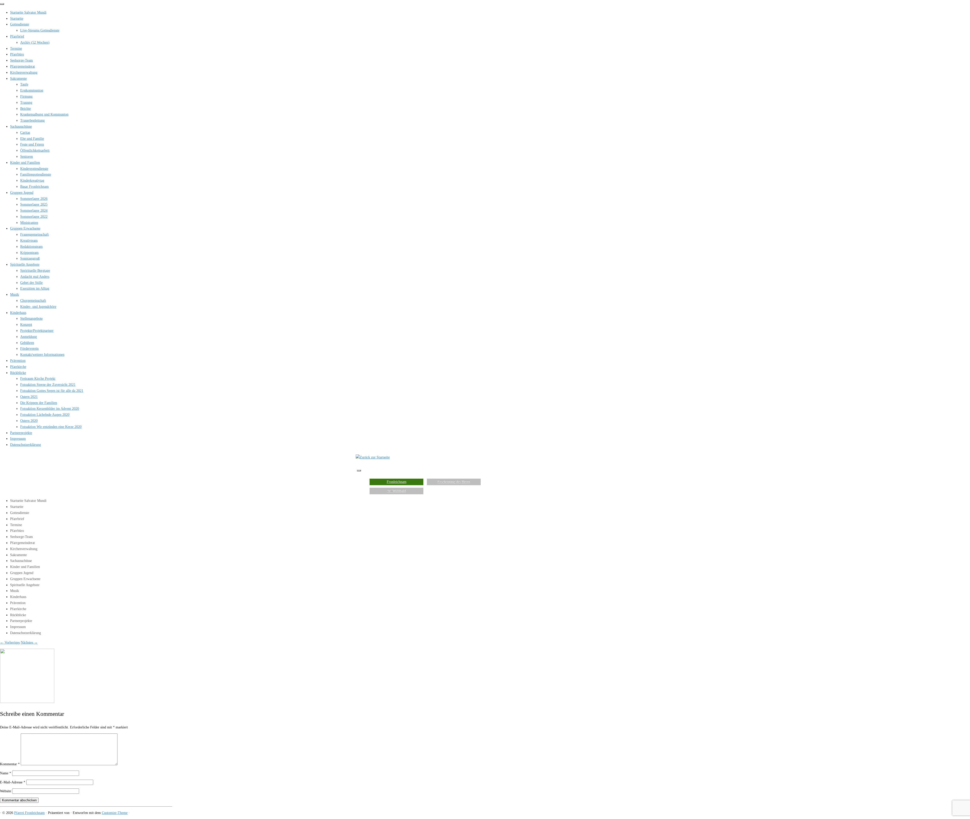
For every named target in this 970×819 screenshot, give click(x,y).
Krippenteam (29, 253)
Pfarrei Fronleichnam (29, 813)
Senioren (26, 156)
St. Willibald (396, 491)
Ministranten (29, 223)
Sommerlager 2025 (33, 204)
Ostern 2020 (29, 421)
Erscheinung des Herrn (454, 482)
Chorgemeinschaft (33, 301)
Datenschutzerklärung (25, 445)
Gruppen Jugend (21, 193)
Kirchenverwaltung (23, 72)
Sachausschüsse (21, 126)
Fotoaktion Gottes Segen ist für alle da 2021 (51, 391)
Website (5, 791)
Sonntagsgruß (30, 258)
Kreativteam (29, 240)
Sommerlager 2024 (33, 210)
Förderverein (29, 348)
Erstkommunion (31, 90)
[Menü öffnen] (359, 470)
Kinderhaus (18, 313)
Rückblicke (18, 373)
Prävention (18, 361)
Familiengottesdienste (35, 174)
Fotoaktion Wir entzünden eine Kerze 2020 (51, 427)
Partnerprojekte (21, 433)
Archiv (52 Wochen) (35, 42)
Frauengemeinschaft (34, 234)
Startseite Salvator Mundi (28, 12)
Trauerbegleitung (32, 120)
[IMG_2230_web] (27, 702)
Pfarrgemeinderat (22, 66)
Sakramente (18, 78)
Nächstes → (29, 642)
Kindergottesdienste (34, 169)
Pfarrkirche (18, 367)
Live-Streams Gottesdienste (39, 30)
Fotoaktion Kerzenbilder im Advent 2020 (49, 409)
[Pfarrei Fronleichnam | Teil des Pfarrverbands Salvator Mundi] (373, 457)
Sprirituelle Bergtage (35, 270)
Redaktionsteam (31, 247)
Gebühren (27, 343)
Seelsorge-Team (21, 60)
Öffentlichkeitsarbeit (35, 150)
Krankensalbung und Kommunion (44, 114)
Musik (14, 294)
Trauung (26, 102)
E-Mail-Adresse (12, 782)
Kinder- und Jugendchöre (38, 307)
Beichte (25, 109)
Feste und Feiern (32, 144)
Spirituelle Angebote (24, 264)
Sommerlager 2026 (33, 199)
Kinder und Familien (25, 163)
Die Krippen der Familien (38, 403)
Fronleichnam (396, 482)
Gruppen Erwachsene (25, 228)
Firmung (26, 96)
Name (5, 773)
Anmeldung (28, 337)
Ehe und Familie (32, 139)
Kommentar (10, 764)
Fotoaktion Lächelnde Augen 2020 (44, 415)
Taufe (24, 84)
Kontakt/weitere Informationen (42, 355)
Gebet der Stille (31, 283)
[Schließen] (2, 4)
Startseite (16, 18)
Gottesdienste (19, 24)
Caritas (25, 132)
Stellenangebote (31, 318)
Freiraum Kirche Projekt (37, 378)
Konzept (26, 324)
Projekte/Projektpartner (37, 331)
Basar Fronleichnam (34, 186)
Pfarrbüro (17, 54)
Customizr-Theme (115, 813)
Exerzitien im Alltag (34, 288)
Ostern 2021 (29, 397)
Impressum (18, 439)
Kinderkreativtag (32, 180)
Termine (16, 48)
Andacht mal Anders (34, 277)
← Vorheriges (10, 642)
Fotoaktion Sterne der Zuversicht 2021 (48, 385)
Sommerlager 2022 (33, 217)
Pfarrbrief (17, 36)
